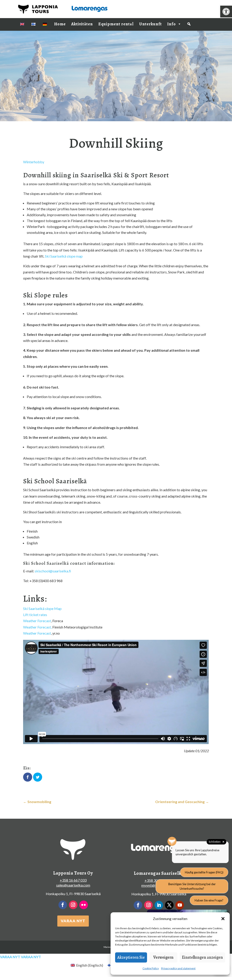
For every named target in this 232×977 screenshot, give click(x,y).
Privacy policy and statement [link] (178, 968)
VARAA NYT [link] (73, 920)
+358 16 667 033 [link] (73, 880)
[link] (226, 11)
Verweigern (163, 957)
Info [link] (171, 24)
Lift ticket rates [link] (35, 614)
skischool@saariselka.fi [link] (53, 571)
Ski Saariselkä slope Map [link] (42, 608)
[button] (223, 918)
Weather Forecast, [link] (37, 627)
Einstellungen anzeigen (202, 957)
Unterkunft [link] (150, 24)
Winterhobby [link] (33, 162)
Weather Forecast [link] (37, 621)
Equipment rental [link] (116, 24)
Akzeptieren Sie (131, 957)
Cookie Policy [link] (151, 968)
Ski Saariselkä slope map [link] (64, 256)
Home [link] (60, 24)
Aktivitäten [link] (82, 24)
